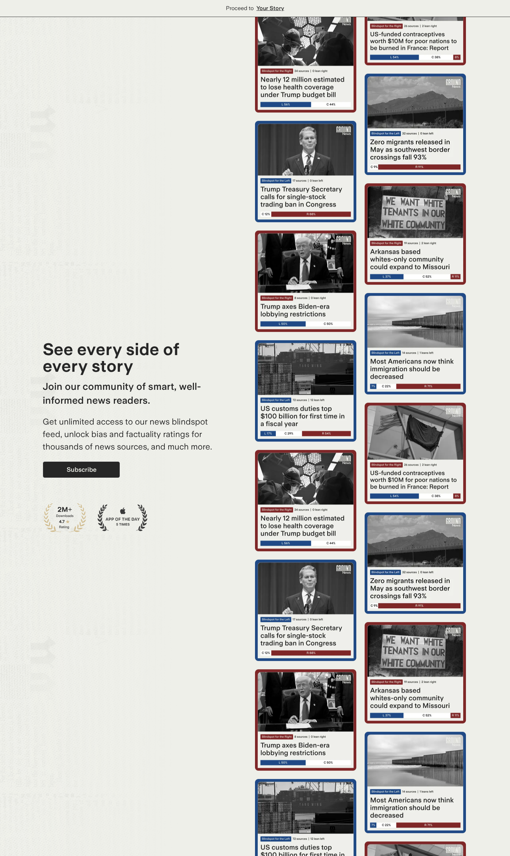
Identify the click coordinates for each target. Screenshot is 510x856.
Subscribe (81, 469)
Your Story (270, 8)
